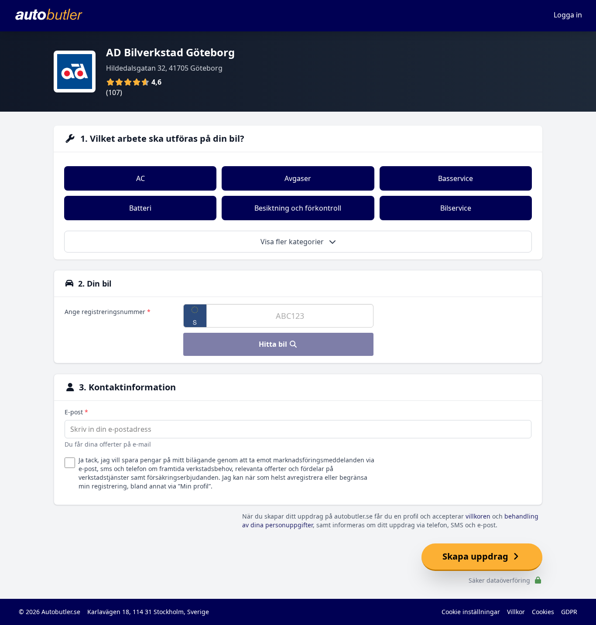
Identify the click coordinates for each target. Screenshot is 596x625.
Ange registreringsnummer (108, 311)
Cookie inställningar (471, 612)
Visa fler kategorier (292, 241)
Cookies (543, 612)
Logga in (568, 15)
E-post (76, 412)
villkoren (478, 516)
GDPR (569, 612)
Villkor (516, 612)
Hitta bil (274, 344)
